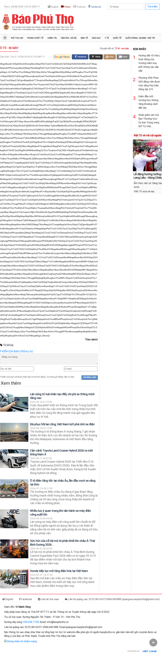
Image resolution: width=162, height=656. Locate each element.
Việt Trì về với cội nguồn (147, 135)
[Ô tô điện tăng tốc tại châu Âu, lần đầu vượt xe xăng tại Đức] (14, 489)
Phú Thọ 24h (17, 38)
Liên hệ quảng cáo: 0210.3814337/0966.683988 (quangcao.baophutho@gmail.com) (113, 599)
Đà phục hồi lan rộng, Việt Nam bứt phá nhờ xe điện (62, 424)
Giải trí (151, 38)
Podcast (81, 6)
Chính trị (52, 38)
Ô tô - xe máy (9, 48)
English (54, 6)
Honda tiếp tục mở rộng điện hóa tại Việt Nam (59, 571)
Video (67, 6)
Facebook (95, 6)
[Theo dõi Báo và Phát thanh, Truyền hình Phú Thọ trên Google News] (62, 56)
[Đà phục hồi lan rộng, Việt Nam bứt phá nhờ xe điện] (14, 432)
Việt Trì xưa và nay (144, 191)
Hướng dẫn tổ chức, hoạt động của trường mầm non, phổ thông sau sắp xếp (149, 63)
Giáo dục (96, 38)
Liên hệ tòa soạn (49, 599)
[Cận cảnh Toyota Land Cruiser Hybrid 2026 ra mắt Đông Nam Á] (14, 458)
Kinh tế (84, 38)
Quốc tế (117, 38)
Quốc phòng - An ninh (135, 38)
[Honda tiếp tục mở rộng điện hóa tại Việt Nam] (14, 579)
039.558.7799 (31, 622)
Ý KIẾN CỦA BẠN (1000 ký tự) (16, 351)
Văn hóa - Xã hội (69, 38)
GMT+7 (22, 6)
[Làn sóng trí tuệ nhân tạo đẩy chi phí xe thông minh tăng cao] (14, 402)
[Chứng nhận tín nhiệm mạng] (20, 641)
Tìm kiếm (152, 6)
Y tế (107, 38)
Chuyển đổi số (107, 48)
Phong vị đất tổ (35, 38)
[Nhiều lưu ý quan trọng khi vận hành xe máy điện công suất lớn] (14, 519)
